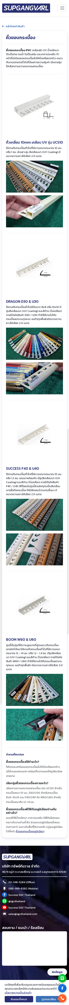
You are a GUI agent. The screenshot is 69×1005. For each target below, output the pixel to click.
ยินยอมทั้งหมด (19, 999)
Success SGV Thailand (21, 895)
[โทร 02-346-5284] (4, 881)
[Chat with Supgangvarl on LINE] (4, 901)
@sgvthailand (16, 901)
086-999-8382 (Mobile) (23, 888)
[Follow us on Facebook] (62, 988)
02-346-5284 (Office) (21, 882)
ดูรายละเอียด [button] (49, 999)
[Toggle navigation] (62, 8)
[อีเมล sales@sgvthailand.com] (4, 913)
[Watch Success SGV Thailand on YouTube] (4, 907)
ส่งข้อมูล (57, 972)
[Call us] (62, 998)
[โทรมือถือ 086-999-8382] (4, 888)
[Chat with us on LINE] (62, 978)
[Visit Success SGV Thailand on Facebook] (4, 894)
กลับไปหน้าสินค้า (15, 26)
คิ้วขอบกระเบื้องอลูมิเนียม (30, 831)
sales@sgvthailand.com (22, 914)
